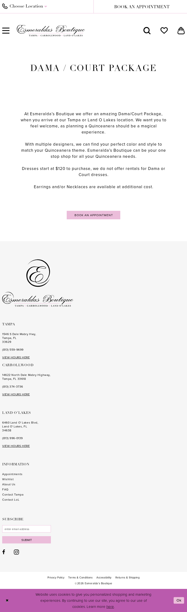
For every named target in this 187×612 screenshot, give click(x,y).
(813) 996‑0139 (12, 438)
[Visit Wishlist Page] (164, 31)
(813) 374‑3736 (12, 386)
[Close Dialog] (7, 600)
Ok (179, 600)
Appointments (12, 474)
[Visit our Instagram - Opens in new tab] (16, 552)
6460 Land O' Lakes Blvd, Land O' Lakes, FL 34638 (20, 426)
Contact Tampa (12, 494)
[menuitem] (147, 31)
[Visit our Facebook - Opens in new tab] (3, 552)
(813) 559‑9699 (13, 349)
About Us (8, 484)
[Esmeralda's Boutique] (51, 30)
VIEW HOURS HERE (16, 357)
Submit (26, 540)
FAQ (5, 489)
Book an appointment (94, 215)
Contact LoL (10, 499)
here (110, 606)
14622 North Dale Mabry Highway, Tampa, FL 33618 (26, 377)
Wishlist (8, 479)
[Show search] (147, 31)
